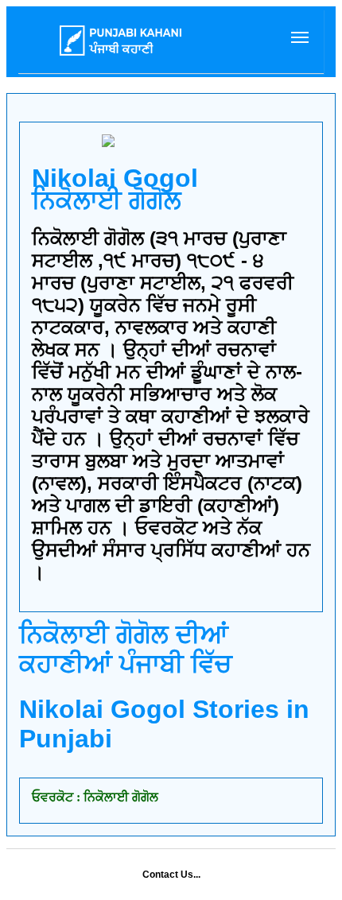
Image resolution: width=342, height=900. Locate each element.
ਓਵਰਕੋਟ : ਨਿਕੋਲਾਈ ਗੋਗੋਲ (95, 797)
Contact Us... (171, 874)
